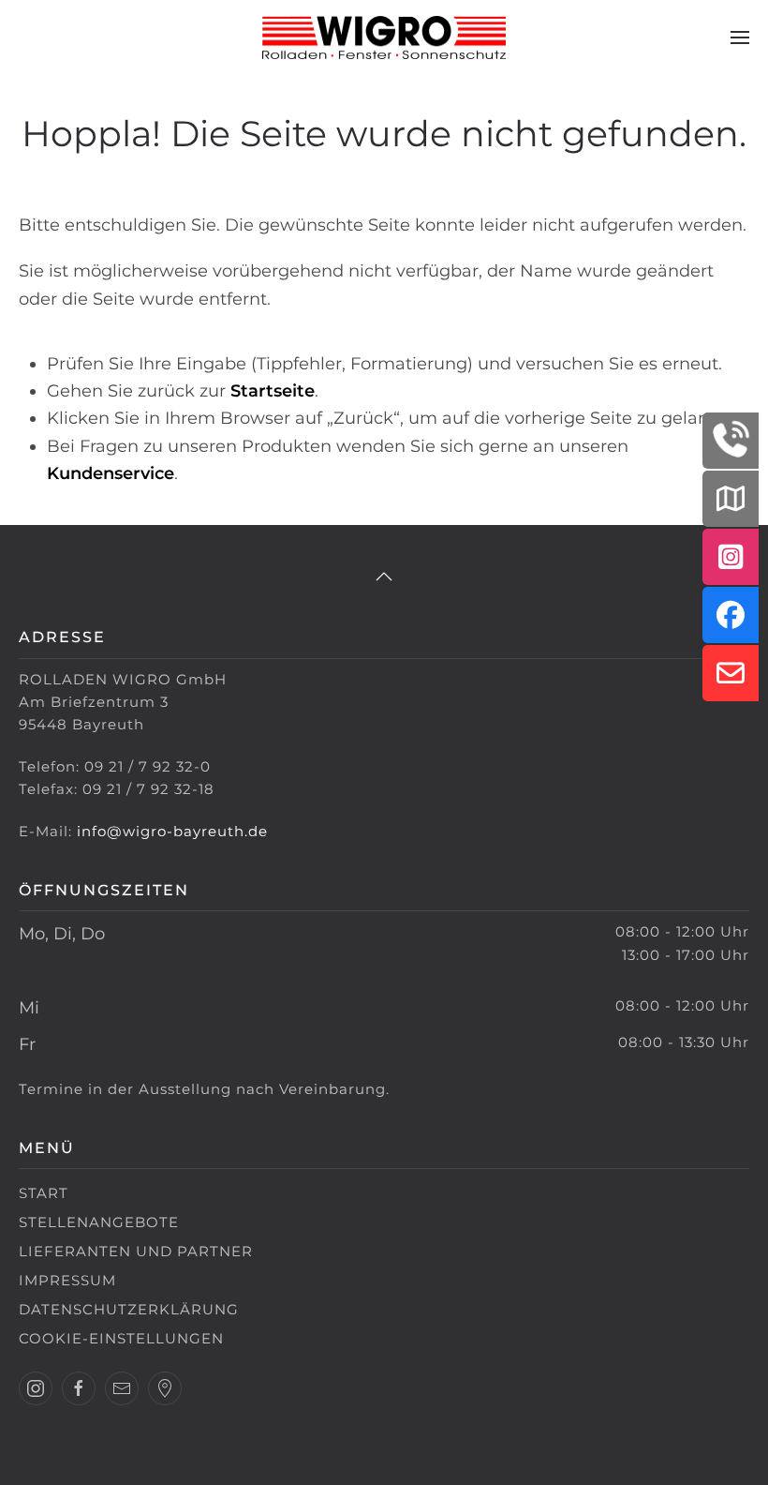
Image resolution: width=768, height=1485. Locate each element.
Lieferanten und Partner (136, 1251)
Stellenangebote (99, 1222)
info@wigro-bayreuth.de (172, 831)
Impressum (67, 1280)
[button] (740, 37)
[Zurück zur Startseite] (384, 37)
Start (43, 1193)
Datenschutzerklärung (129, 1309)
